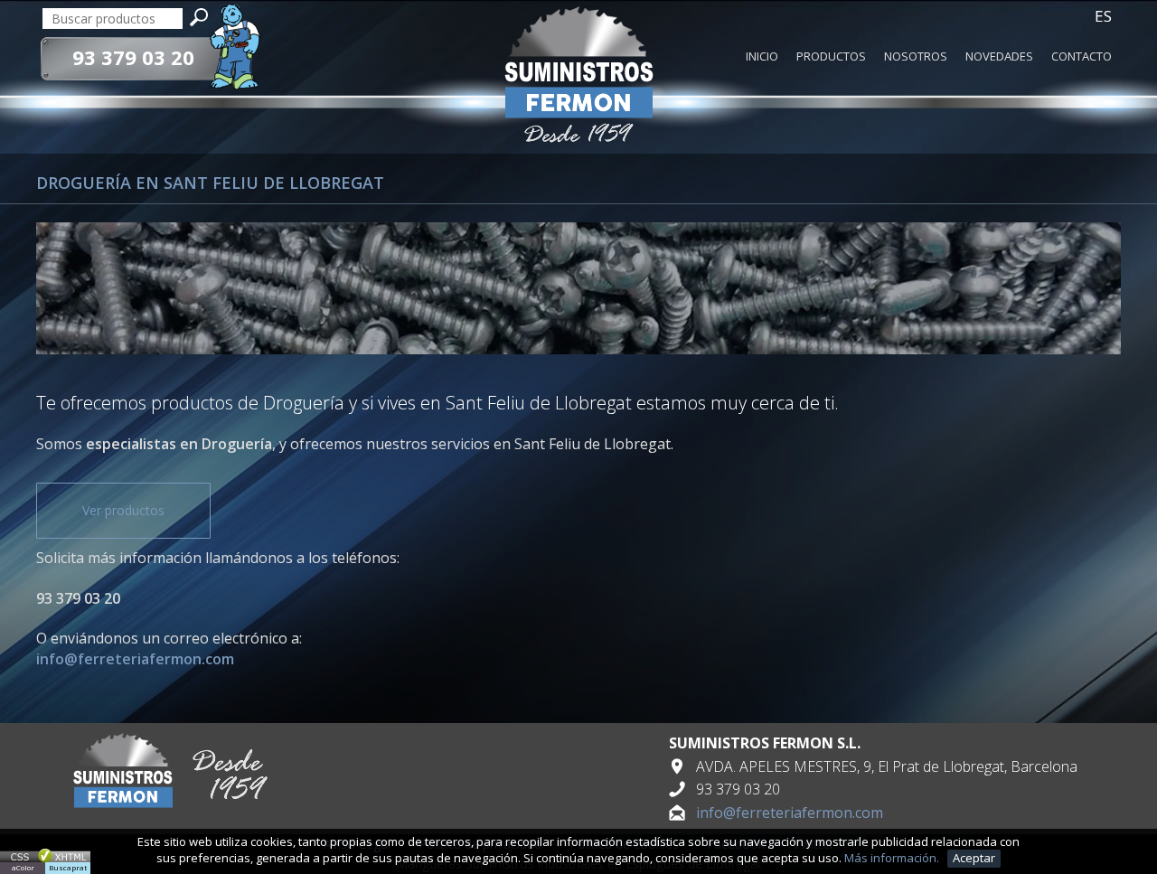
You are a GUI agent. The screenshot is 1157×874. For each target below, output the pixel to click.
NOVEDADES (999, 57)
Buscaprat (68, 867)
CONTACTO (1081, 57)
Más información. (893, 858)
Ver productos (123, 510)
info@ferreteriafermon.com (789, 812)
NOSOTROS (915, 57)
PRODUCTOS (831, 57)
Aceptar (974, 858)
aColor (23, 867)
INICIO (762, 57)
